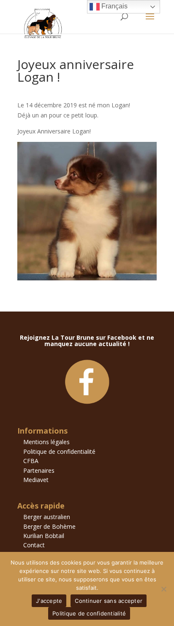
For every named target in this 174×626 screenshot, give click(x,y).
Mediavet (36, 480)
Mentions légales (46, 442)
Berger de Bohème (49, 526)
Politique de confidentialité (59, 452)
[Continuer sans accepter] (163, 589)
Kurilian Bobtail (43, 536)
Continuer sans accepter (108, 600)
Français (114, 6)
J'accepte (49, 600)
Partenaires (38, 470)
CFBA (30, 461)
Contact (34, 545)
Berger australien (46, 517)
